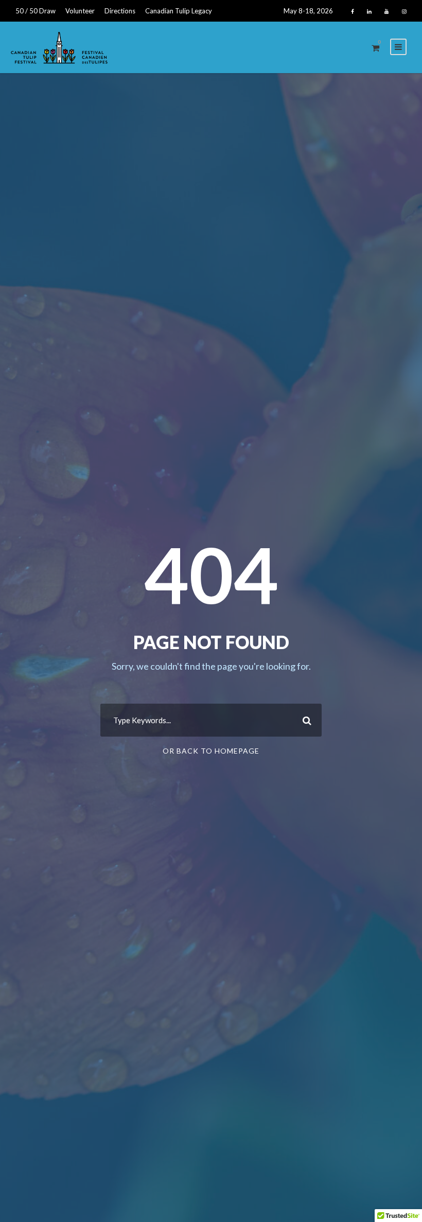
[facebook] (352, 11)
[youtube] (386, 11)
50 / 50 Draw (35, 11)
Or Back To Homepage (211, 750)
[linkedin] (369, 11)
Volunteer (80, 11)
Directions (119, 11)
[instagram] (404, 11)
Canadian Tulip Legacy (178, 11)
